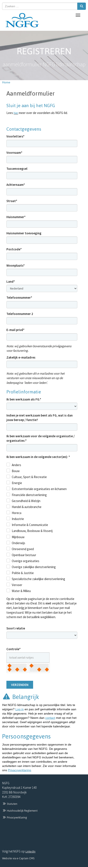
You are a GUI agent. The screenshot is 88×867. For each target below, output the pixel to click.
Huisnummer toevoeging (23, 233)
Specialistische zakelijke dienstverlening (38, 579)
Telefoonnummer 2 (19, 314)
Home (6, 82)
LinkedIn (30, 851)
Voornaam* (14, 153)
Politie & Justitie (23, 573)
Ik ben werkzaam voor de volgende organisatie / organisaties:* (40, 438)
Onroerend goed (23, 549)
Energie (17, 483)
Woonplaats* (15, 265)
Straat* (11, 201)
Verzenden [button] (19, 684)
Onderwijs (18, 543)
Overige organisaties (25, 561)
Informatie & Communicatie (30, 525)
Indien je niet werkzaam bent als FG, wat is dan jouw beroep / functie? (39, 417)
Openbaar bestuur (24, 555)
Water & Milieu (21, 591)
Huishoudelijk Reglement (22, 810)
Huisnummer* (16, 217)
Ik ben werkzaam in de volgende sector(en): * (38, 457)
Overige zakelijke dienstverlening (34, 567)
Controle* (13, 649)
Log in (19, 709)
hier (16, 113)
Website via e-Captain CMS (18, 858)
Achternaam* (15, 185)
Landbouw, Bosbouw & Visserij (32, 531)
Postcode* (14, 249)
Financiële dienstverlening (29, 495)
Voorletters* (15, 136)
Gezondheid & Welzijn (26, 501)
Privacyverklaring (19, 770)
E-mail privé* (15, 330)
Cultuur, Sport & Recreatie (29, 477)
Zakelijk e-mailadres (20, 357)
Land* (10, 281)
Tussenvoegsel (16, 169)
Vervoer (17, 585)
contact (50, 717)
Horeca (16, 513)
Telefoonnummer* (19, 297)
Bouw (16, 471)
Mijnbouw (18, 537)
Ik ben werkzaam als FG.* (23, 399)
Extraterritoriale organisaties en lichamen (39, 489)
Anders (16, 465)
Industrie (18, 519)
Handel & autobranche (26, 507)
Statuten (11, 803)
